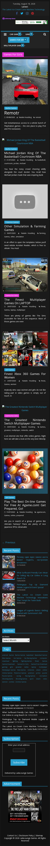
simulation (20, 237)
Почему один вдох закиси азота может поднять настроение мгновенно (32, 560)
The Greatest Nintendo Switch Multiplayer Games (25, 421)
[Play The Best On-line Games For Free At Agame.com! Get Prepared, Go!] (25, 450)
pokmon (31, 673)
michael (23, 163)
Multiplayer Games (13, 45)
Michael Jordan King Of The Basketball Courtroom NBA (25, 154)
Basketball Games (41, 655)
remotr (38, 117)
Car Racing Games (30, 658)
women (13, 384)
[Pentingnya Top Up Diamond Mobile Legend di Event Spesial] (8, 588)
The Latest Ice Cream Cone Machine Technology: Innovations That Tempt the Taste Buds (32, 597)
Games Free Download (39, 664)
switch (31, 430)
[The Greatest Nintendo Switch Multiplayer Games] (25, 406)
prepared (20, 515)
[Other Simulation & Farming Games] (25, 186)
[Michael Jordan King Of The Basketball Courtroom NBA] (25, 140)
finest (43, 306)
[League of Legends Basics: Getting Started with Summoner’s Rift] (8, 616)
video (45, 679)
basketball (41, 160)
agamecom (41, 512)
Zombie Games (20, 682)
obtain (38, 670)
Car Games (15, 34)
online (13, 515)
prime (38, 673)
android (5, 655)
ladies (26, 667)
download (5, 661)
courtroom (8, 163)
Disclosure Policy (26, 835)
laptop (13, 310)
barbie (11, 655)
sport (31, 679)
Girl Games (10, 370)
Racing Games (30, 676)
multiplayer (21, 310)
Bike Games (6, 658)
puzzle (44, 673)
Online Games (7, 673)
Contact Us (12, 835)
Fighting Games (26, 661)
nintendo (24, 430)
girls (11, 667)
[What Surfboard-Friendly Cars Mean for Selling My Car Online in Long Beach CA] (8, 576)
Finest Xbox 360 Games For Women (25, 375)
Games (7, 237)
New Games (21, 670)
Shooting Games (21, 679)
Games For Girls (18, 40)
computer (43, 658)
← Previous (8, 542)
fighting (15, 661)
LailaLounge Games (24, 773)
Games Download (8, 664)
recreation (43, 676)
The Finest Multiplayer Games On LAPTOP (25, 301)
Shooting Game (7, 679)
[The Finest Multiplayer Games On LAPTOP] (25, 259)
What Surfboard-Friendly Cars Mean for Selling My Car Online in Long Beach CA (32, 575)
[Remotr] (25, 60)
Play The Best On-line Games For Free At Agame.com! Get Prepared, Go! (25, 504)
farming (42, 233)
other (13, 237)
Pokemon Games (12, 222)
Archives (5, 636)
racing (19, 676)
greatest (7, 430)
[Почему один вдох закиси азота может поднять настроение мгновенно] (8, 563)
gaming (4, 667)
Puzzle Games (7, 676)
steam (38, 679)
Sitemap (39, 835)
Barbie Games (11, 108)
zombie (11, 682)
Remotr (11, 113)
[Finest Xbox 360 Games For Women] (25, 332)
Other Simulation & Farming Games (25, 228)
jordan (16, 163)
